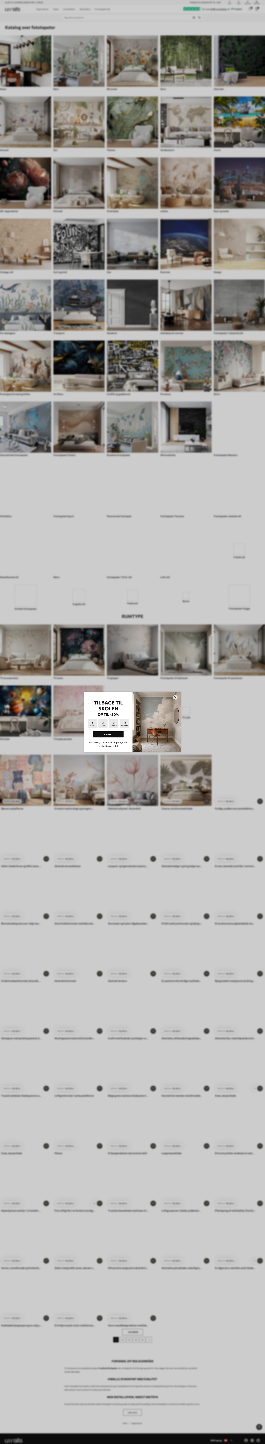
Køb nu (108, 734)
